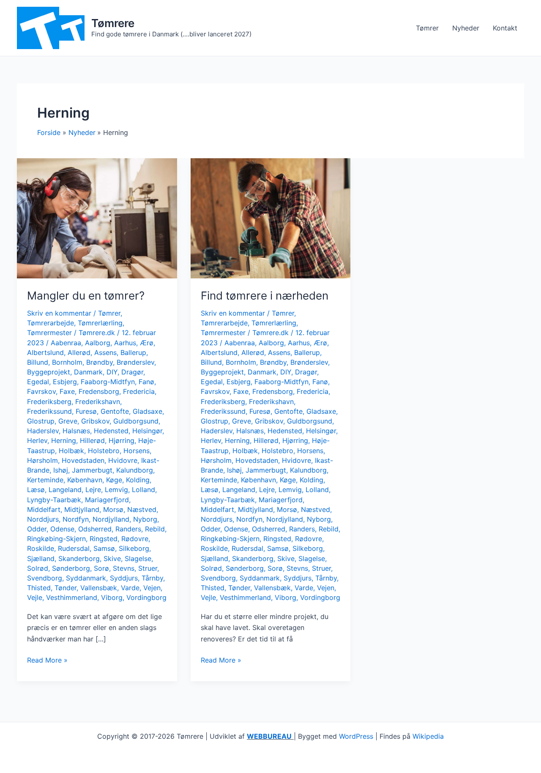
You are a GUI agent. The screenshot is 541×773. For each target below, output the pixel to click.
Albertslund (45, 352)
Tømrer (427, 28)
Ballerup (133, 352)
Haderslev (43, 430)
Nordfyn (76, 519)
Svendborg (44, 578)
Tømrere (112, 23)
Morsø (113, 509)
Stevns (123, 568)
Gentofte (115, 411)
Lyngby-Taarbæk (54, 499)
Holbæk (71, 450)
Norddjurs (43, 519)
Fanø (146, 381)
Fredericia (139, 391)
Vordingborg (146, 597)
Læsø (36, 489)
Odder (36, 529)
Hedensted (111, 430)
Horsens (136, 450)
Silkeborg (134, 548)
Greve (67, 421)
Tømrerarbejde (50, 323)
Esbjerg (65, 381)
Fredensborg (99, 391)
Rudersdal (74, 548)
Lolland (143, 489)
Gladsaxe (147, 411)
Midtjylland (81, 509)
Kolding (138, 480)
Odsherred (95, 529)
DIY (112, 372)
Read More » (47, 660)
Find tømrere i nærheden (264, 295)
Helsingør (147, 430)
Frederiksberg (49, 401)
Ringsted (103, 538)
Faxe (67, 391)
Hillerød (92, 440)
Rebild (155, 529)
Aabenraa (66, 342)
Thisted (39, 587)
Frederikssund (49, 411)
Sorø (101, 568)
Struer (147, 568)
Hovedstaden (83, 460)
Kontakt (505, 28)
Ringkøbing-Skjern (56, 538)
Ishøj (60, 470)
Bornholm (67, 362)
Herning (63, 440)
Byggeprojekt (48, 372)
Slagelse (138, 558)
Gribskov (95, 421)
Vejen (152, 587)
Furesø (86, 411)
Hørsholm (42, 460)
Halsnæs (76, 430)
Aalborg (97, 342)
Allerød (79, 352)
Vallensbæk (98, 587)
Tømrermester (49, 332)
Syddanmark (86, 578)
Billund (37, 362)
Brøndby (99, 362)
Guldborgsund (135, 421)
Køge (114, 480)
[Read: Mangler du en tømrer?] (97, 218)
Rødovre (134, 538)
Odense (62, 529)
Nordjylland (111, 519)
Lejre (93, 489)
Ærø (146, 342)
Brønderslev (135, 362)
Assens (105, 352)
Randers (128, 529)
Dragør (132, 372)
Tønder (66, 587)
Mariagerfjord (107, 499)
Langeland (65, 489)
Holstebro (104, 450)
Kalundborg (134, 470)
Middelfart (43, 509)
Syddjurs (124, 578)
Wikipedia (428, 736)
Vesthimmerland (71, 597)
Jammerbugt (92, 470)
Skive (112, 558)
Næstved (141, 509)
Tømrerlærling (100, 323)
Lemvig (116, 489)
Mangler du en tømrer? (86, 295)
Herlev (37, 440)
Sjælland (41, 558)
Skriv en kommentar (59, 313)
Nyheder (465, 28)
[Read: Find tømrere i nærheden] (271, 218)
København (84, 480)
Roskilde (40, 548)
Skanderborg (79, 558)
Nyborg (145, 519)
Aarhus (125, 342)
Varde (130, 587)
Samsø (104, 548)
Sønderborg (71, 568)
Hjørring (121, 440)
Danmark (88, 372)
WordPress (356, 736)
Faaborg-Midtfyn (108, 381)
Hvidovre (122, 460)
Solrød (37, 568)
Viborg (112, 597)
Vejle (34, 597)
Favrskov (41, 391)
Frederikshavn (97, 401)
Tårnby (152, 578)
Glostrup (41, 421)
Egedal (38, 381)
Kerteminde (45, 480)
